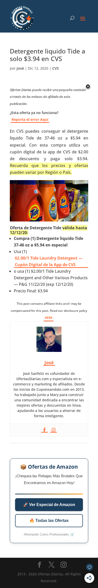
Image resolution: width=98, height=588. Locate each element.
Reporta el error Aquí (30, 119)
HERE (49, 318)
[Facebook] (44, 430)
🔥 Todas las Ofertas (49, 520)
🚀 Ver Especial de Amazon (49, 504)
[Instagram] (53, 430)
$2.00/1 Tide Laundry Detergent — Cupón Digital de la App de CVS (48, 261)
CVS (55, 68)
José (20, 68)
